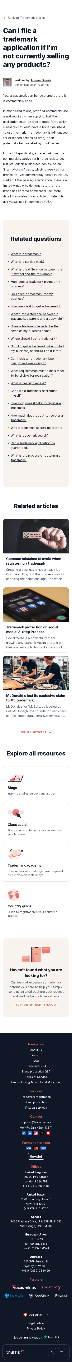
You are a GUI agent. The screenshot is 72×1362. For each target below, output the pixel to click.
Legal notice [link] (36, 1323)
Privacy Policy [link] (36, 1328)
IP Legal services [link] (36, 1107)
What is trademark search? (30, 435)
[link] (36, 551)
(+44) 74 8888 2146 (36, 1186)
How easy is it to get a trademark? (35, 306)
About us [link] (36, 1050)
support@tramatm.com (36, 1122)
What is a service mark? (27, 262)
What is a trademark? (26, 254)
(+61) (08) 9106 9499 (36, 1270)
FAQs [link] (36, 1060)
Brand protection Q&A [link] (36, 1071)
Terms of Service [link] (36, 1076)
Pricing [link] (36, 1055)
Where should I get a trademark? (34, 338)
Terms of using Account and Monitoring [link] (36, 1082)
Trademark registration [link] (36, 1096)
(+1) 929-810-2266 (36, 1208)
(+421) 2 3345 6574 (36, 1248)
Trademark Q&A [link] (36, 1066)
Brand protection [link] (36, 1102)
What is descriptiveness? (28, 383)
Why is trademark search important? (36, 428)
